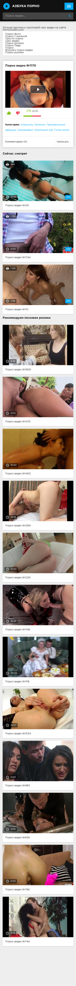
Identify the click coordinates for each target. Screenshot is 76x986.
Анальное (26, 125)
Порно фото (13, 34)
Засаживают (25, 130)
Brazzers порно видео (19, 50)
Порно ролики (14, 43)
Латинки (39, 125)
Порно (9, 48)
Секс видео (12, 41)
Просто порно (14, 39)
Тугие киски (61, 130)
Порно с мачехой (16, 36)
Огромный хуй (43, 130)
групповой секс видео (40, 28)
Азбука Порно (25, 6)
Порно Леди (13, 46)
